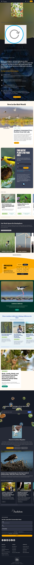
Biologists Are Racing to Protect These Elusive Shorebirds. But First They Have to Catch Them (24, 493)
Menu (1, 1)
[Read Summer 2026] (17, 431)
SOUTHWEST (5, 213)
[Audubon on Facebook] (5, 540)
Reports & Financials (5, 553)
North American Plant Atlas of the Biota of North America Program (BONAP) (23, 181)
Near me (25, 1)
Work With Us (14, 546)
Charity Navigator (17, 559)
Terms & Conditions (15, 533)
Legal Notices (12, 563)
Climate (4, 501)
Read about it (4, 386)
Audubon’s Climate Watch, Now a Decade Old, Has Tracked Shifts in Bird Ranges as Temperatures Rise (8, 493)
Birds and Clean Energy (11, 213)
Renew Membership (26, 552)
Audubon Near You (26, 546)
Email (18, 163)
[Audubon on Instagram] (3, 540)
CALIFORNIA (5, 337)
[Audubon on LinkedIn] (9, 540)
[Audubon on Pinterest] (14, 540)
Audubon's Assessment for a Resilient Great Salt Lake (23, 131)
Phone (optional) (4, 528)
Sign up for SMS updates (16, 552)
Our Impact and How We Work (6, 230)
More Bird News (6, 128)
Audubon (5, 1)
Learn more (16, 142)
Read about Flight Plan (17, 254)
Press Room (14, 549)
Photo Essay (20, 501)
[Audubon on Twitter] (7, 540)
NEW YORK (20, 213)
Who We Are (4, 546)
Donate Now (25, 549)
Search (28, 1)
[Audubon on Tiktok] (12, 540)
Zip (2, 525)
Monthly (25, 264)
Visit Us (17, 309)
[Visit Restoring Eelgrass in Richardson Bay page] (6, 334)
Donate (31, 1)
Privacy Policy (17, 563)
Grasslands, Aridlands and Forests (26, 213)
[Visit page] (17, 360)
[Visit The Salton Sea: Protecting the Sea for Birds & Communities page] (19, 334)
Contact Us (21, 563)
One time (19, 264)
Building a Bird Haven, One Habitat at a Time (24, 204)
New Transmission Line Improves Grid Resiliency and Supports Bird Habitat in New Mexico (8, 204)
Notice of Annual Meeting (6, 551)
